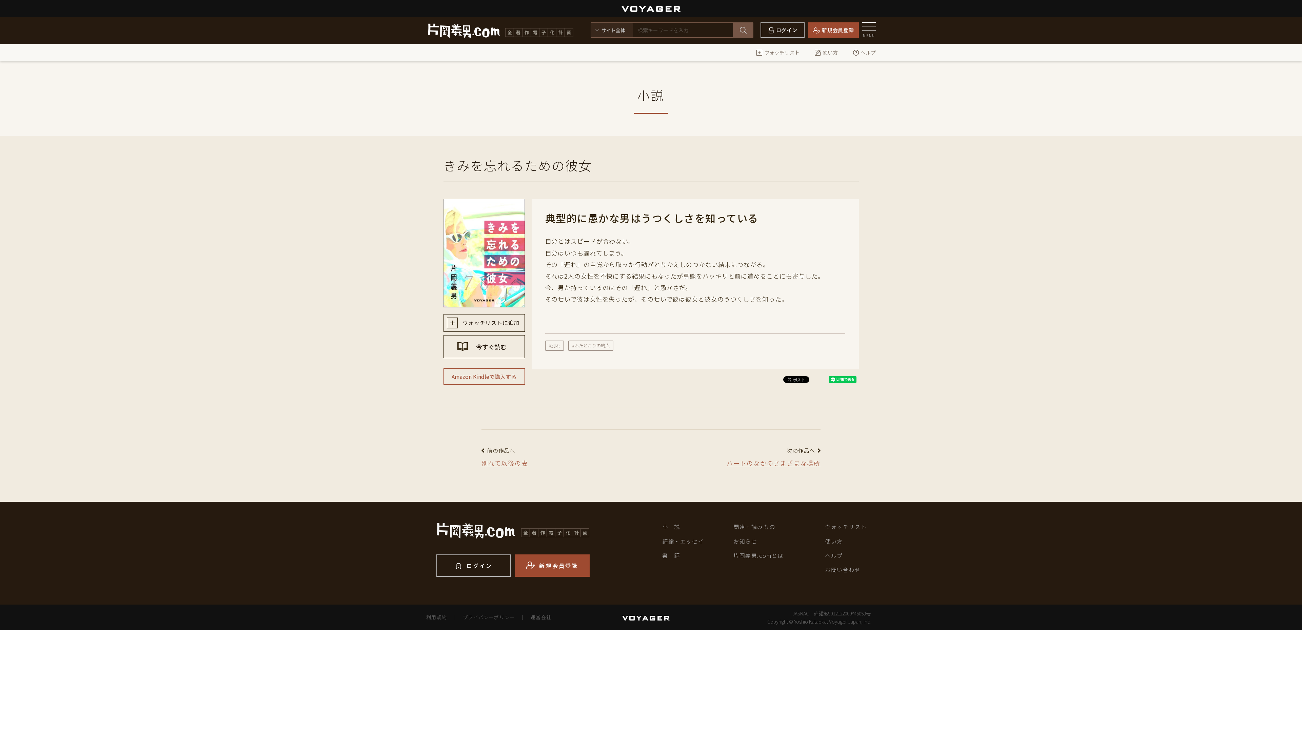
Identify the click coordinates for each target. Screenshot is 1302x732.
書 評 (671, 555)
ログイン (786, 30)
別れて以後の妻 (504, 463)
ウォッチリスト (782, 52)
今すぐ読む (491, 346)
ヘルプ (868, 52)
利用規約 (436, 617)
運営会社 (541, 617)
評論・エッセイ (683, 541)
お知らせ (745, 541)
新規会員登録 (838, 30)
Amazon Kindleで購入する (484, 376)
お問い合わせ (843, 570)
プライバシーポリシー (489, 617)
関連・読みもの (754, 527)
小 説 (671, 527)
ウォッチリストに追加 (490, 323)
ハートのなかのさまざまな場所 (774, 463)
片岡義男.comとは (758, 555)
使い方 (830, 52)
